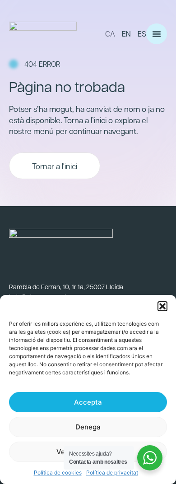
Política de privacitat (112, 472)
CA (110, 33)
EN (126, 33)
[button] (162, 306)
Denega (88, 427)
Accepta (88, 402)
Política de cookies (58, 472)
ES (142, 33)
